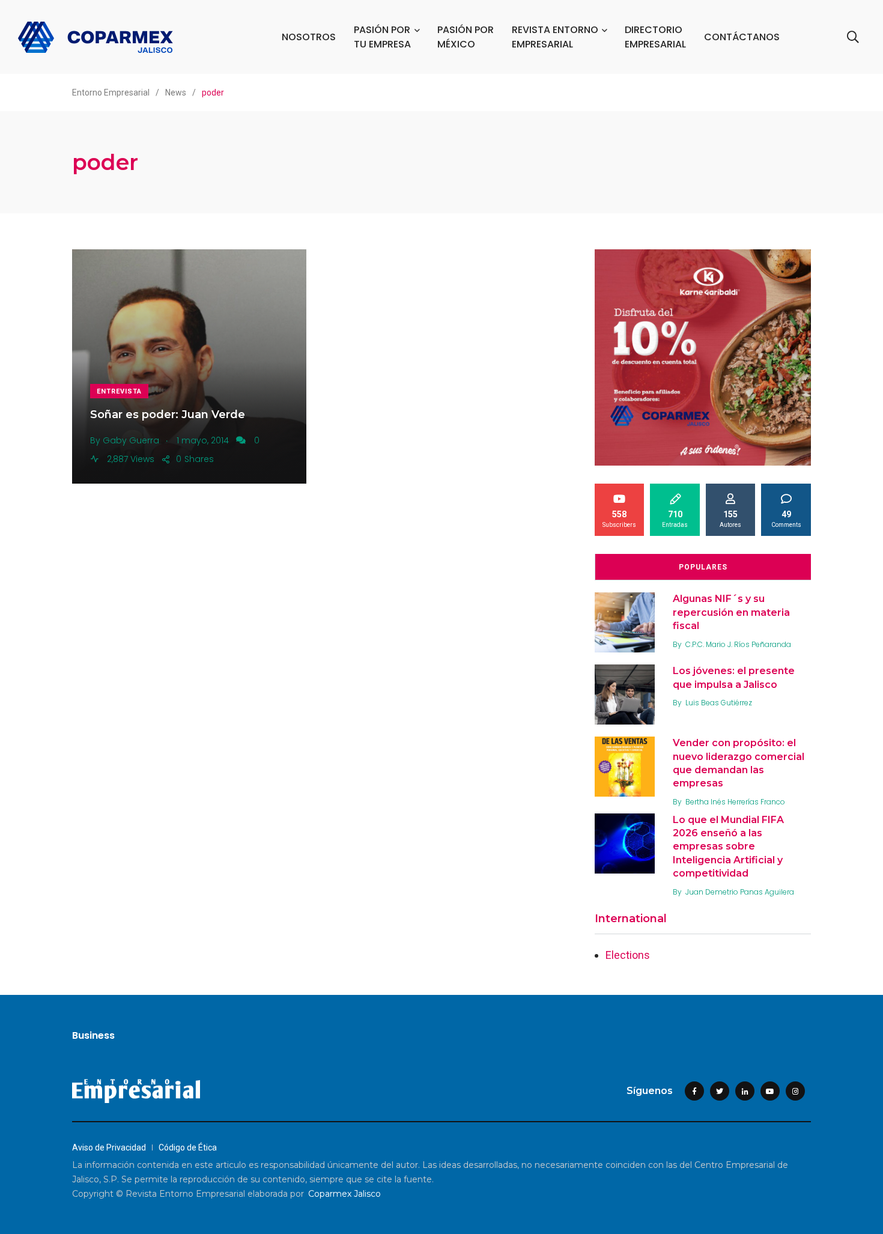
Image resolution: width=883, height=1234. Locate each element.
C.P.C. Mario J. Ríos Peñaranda (738, 644)
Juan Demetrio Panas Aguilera (739, 892)
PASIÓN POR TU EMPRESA (382, 37)
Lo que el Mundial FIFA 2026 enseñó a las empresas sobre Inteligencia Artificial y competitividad (728, 847)
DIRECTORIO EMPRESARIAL (655, 37)
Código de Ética (188, 1147)
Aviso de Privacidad (109, 1147)
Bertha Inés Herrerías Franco (735, 802)
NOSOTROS (309, 37)
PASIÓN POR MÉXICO (465, 37)
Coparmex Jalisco (344, 1193)
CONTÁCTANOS (742, 37)
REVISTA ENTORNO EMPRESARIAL (555, 37)
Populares (703, 567)
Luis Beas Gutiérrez (718, 703)
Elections (627, 955)
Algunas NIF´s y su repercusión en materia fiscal (731, 612)
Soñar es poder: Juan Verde (167, 414)
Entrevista (119, 391)
